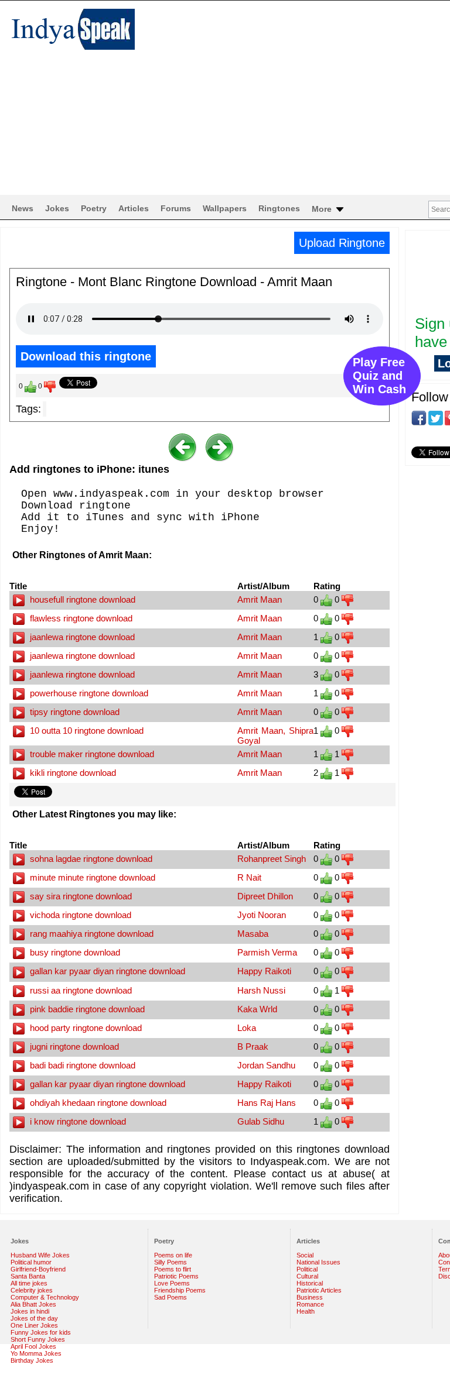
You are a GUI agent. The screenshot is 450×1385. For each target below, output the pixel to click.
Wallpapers (225, 208)
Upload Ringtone (342, 242)
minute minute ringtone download (91, 877)
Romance (310, 1304)
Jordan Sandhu (266, 1065)
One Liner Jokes (34, 1325)
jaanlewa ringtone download (81, 637)
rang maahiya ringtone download (91, 934)
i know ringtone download (77, 1121)
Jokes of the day (34, 1318)
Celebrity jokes (32, 1290)
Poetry (94, 208)
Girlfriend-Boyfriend (38, 1269)
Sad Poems (170, 1297)
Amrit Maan (259, 599)
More (323, 209)
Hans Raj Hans (266, 1103)
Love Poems (172, 1283)
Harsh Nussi (261, 990)
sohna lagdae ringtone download (90, 859)
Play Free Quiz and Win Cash (379, 376)
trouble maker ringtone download (91, 754)
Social (304, 1255)
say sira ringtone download (80, 896)
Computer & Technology (45, 1297)
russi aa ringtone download (80, 990)
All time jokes (29, 1283)
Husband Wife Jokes (40, 1255)
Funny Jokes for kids (41, 1332)
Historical (309, 1283)
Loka (246, 1028)
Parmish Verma (267, 952)
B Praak (252, 1046)
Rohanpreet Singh (271, 859)
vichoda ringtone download (79, 915)
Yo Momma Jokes (36, 1353)
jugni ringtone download (73, 1046)
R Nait (249, 877)
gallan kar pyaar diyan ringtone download (106, 971)
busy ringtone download (74, 952)
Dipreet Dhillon (265, 896)
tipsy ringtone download (74, 712)
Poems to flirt (172, 1269)
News (22, 208)
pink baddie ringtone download (86, 1009)
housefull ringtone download (81, 599)
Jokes (57, 208)
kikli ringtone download (72, 773)
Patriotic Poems (176, 1276)
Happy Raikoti (264, 971)
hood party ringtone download (85, 1028)
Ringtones (279, 208)
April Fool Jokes (33, 1346)
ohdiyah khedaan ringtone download (97, 1103)
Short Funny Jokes (38, 1339)
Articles (133, 208)
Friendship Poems (180, 1290)
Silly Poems (170, 1262)
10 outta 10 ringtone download (86, 731)
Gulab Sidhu (260, 1121)
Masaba (252, 934)
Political (307, 1269)
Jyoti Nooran (261, 915)
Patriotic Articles (319, 1290)
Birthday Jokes (32, 1360)
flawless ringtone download (80, 618)
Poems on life (173, 1255)
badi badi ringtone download (81, 1065)
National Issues (318, 1262)
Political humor (31, 1262)
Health (305, 1311)
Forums (176, 208)
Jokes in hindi (30, 1311)
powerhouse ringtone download (88, 693)
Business (309, 1297)
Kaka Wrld (257, 1009)
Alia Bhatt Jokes (33, 1304)
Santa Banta (28, 1276)
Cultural (307, 1276)
